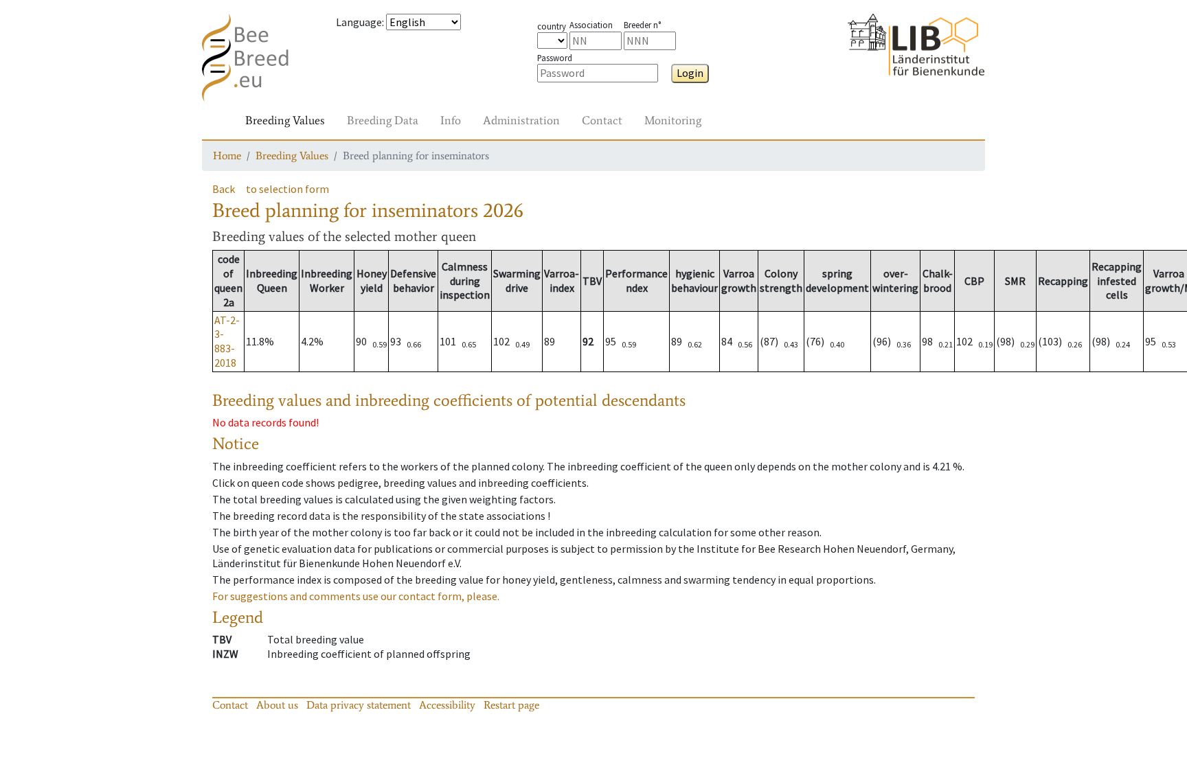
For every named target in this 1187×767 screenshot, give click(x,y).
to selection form (287, 189)
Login (690, 73)
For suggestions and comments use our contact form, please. (355, 596)
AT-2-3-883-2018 (227, 341)
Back (223, 189)
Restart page (511, 704)
